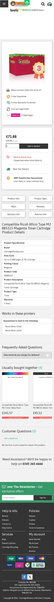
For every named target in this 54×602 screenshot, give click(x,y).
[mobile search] (43, 5)
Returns (5, 516)
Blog (4, 539)
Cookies (32, 520)
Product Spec (40, 198)
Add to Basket (34, 146)
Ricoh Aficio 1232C (13, 330)
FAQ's (13, 206)
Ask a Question (11, 438)
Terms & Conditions (36, 528)
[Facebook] (24, 577)
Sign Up (43, 498)
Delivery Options (8, 543)
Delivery (5, 520)
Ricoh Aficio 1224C (13, 326)
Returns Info (40, 214)
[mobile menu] (4, 3)
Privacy (32, 524)
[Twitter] (30, 577)
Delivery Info (13, 214)
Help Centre (7, 528)
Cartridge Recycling (10, 547)
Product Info (13, 198)
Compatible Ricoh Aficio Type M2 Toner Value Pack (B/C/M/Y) (15, 408)
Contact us (6, 524)
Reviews (40, 206)
